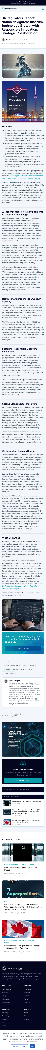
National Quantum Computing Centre (18, 669)
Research (23, 43)
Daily (6, 901)
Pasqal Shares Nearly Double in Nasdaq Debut (26, 801)
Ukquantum (30, 43)
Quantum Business (8, 43)
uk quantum (8, 673)
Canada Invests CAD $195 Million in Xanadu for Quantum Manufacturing (26, 821)
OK (32, 1046)
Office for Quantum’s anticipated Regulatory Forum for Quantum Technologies (22, 586)
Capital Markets (11, 864)
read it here (17, 595)
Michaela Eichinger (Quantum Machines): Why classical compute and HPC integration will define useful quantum (26, 811)
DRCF (7, 182)
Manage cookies (20, 1046)
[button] (11, 715)
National (22, 940)
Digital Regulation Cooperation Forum (19, 665)
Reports (16, 43)
